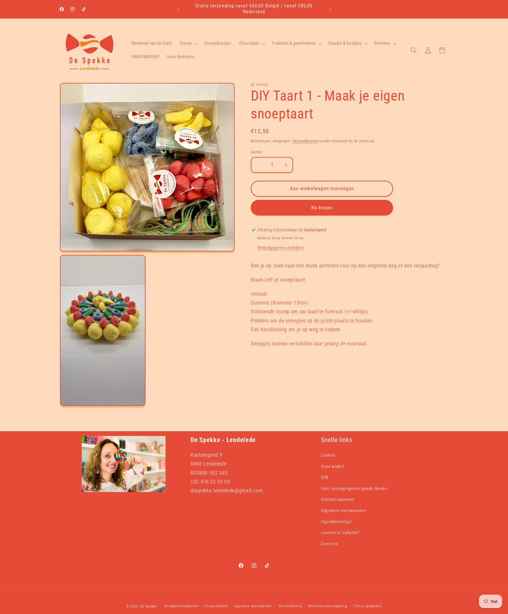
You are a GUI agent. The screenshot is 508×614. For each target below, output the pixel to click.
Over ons (329, 543)
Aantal (256, 152)
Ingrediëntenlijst (336, 521)
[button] (188, 43)
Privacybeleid (216, 606)
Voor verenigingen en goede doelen (354, 488)
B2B (324, 477)
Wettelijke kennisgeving (327, 606)
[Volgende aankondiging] (330, 9)
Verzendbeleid (290, 606)
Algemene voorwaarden (343, 510)
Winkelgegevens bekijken (280, 248)
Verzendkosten (304, 141)
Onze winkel (332, 466)
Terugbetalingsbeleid (181, 606)
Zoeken (328, 455)
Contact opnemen (337, 499)
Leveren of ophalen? (340, 532)
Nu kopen (322, 207)
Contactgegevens (367, 606)
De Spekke (148, 606)
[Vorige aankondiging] (178, 9)
